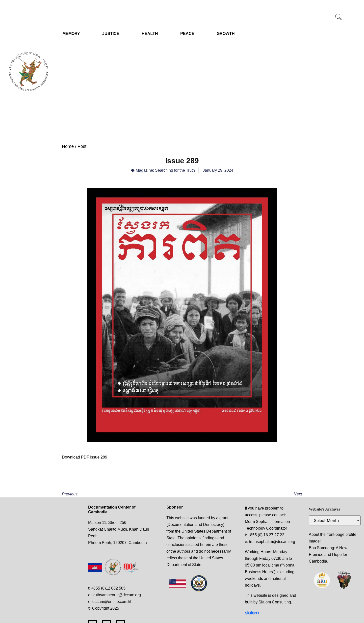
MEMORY (71, 33)
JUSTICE (110, 33)
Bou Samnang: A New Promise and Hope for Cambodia (328, 554)
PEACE (187, 33)
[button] (338, 17)
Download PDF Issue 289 (84, 457)
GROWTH (226, 33)
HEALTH (150, 33)
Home (68, 146)
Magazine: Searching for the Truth (165, 170)
